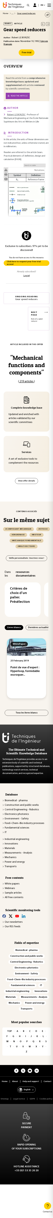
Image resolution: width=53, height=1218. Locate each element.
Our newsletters (14, 922)
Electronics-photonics (17, 814)
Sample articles (13, 893)
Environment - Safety (17, 818)
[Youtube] (17, 916)
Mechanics (10, 857)
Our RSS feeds (12, 926)
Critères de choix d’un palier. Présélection (20, 595)
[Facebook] (4, 916)
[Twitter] (10, 916)
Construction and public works (22, 805)
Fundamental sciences (17, 828)
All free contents (14, 897)
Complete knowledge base (26, 408)
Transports (10, 866)
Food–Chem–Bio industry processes (24, 823)
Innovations (11, 844)
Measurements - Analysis (18, 853)
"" (26, 365)
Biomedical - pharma (16, 800)
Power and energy (15, 862)
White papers (12, 884)
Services (26, 452)
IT (6, 832)
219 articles (26, 381)
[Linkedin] (23, 916)
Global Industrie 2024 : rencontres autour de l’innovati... (34, 671)
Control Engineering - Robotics (22, 809)
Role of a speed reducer (37, 316)
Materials (10, 848)
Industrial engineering (17, 839)
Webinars (10, 888)
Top (9, 1031)
